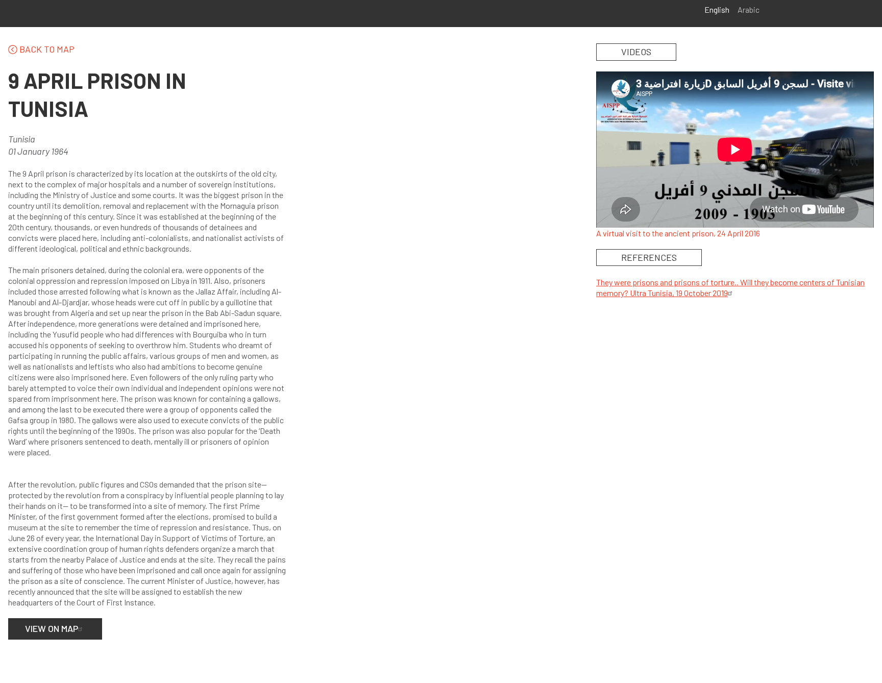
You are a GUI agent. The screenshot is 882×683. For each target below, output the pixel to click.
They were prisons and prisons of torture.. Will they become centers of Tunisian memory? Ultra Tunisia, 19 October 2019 (730, 287)
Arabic (749, 9)
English (716, 9)
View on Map (51, 628)
